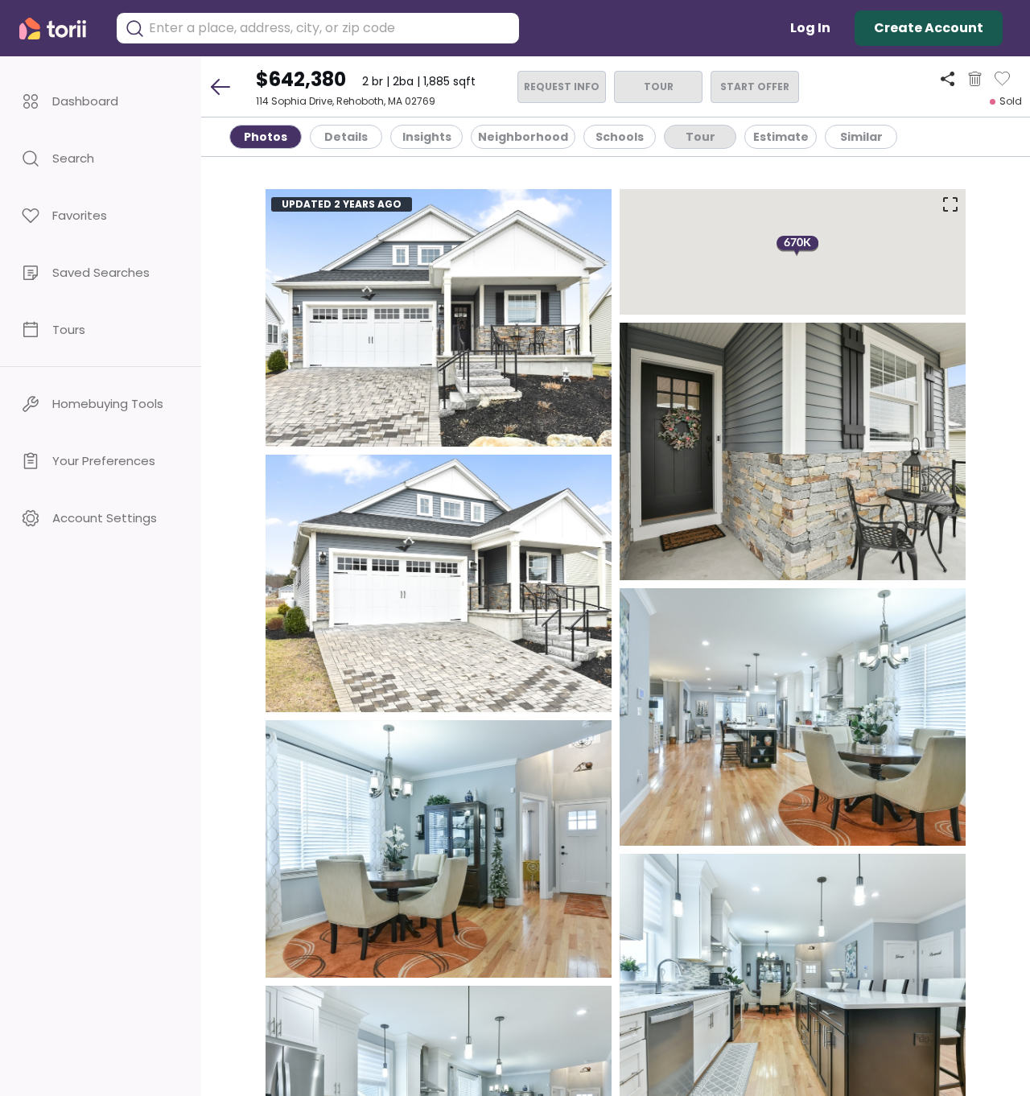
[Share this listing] (947, 78)
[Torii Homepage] (59, 28)
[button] (100, 101)
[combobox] (330, 28)
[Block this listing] (975, 79)
